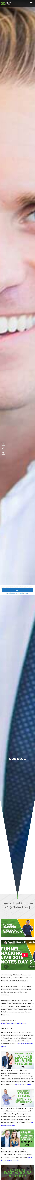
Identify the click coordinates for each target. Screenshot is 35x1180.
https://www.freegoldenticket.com (13, 1023)
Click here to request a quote (20, 1084)
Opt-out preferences (11, 593)
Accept (17, 590)
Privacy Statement (23, 593)
